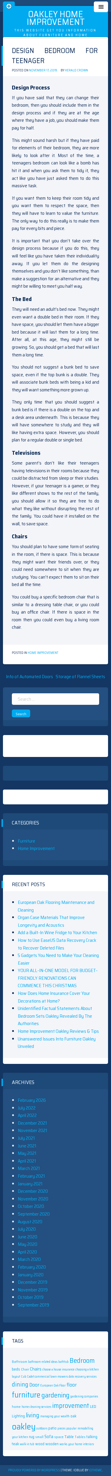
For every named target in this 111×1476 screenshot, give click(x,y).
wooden (52, 1444)
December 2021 (32, 1123)
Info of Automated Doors (29, 676)
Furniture (26, 841)
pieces (61, 1428)
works (63, 1444)
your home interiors (81, 1444)
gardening (55, 1395)
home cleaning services (36, 1406)
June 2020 (27, 1236)
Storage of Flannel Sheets (80, 676)
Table (69, 1436)
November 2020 (33, 1199)
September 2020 (34, 1214)
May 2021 (27, 1153)
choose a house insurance (58, 1369)
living (32, 1415)
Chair (25, 1369)
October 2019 (31, 1297)
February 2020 (32, 1267)
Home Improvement (43, 652)
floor (72, 1385)
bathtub (63, 1361)
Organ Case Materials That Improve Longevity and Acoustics (51, 921)
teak (15, 1444)
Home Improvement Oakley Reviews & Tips (58, 1031)
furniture (26, 1395)
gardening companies (84, 1396)
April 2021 (27, 1161)
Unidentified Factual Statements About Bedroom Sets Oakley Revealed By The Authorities (55, 1016)
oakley (24, 1426)
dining (20, 1384)
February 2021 (31, 1176)
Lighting (18, 1416)
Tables (80, 1437)
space (59, 1437)
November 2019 (33, 1289)
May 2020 (27, 1244)
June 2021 (27, 1146)
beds (16, 1369)
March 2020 (29, 1259)
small (39, 1437)
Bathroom (19, 1361)
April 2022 (27, 1115)
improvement (70, 1405)
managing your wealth (55, 1416)
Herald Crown (76, 70)
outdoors (41, 1428)
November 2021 (32, 1130)
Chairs (35, 1369)
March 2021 (29, 1168)
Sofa (48, 1436)
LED (93, 1406)
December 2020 (33, 1191)
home (16, 1406)
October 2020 (31, 1206)
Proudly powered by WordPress (34, 1470)
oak (73, 1416)
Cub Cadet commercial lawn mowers (44, 1376)
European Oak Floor (53, 1385)
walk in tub (27, 1444)
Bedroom (82, 1360)
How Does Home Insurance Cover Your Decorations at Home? (54, 997)
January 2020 (31, 1274)
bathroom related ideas (42, 1361)
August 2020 (30, 1221)
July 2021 (26, 1138)
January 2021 (30, 1183)
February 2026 (32, 1100)
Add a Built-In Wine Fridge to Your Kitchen (57, 932)
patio (52, 1428)
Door (34, 1385)
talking (91, 1437)
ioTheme (95, 1470)
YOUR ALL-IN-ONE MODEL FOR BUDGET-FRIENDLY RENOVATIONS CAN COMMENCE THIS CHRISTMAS (58, 978)
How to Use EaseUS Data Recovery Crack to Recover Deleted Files (57, 944)
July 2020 (27, 1229)
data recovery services (82, 1376)
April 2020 (27, 1252)
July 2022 (27, 1108)
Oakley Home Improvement (56, 18)
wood (39, 1444)
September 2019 (33, 1305)
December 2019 (32, 1282)
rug (31, 1436)
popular (71, 1428)
